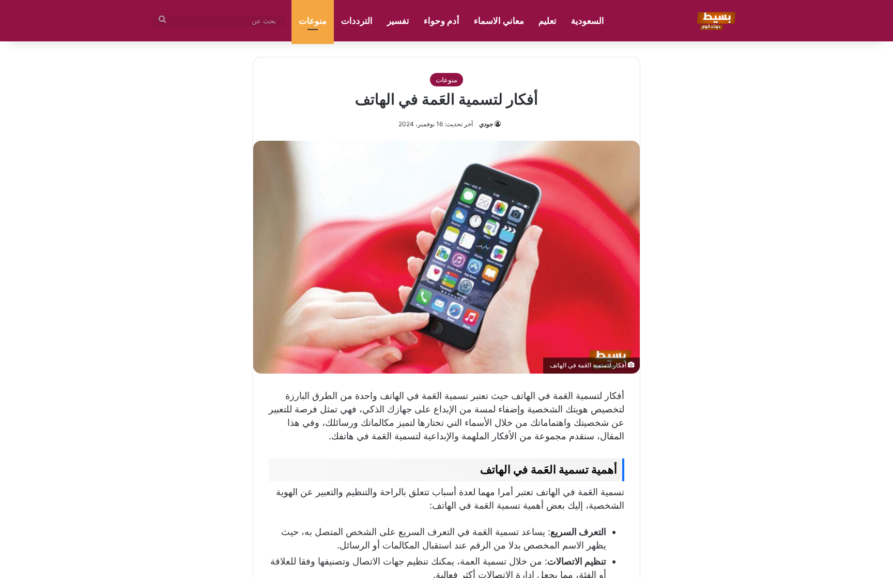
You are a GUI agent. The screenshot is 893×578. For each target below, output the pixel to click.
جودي (486, 124)
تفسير (398, 21)
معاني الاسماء (499, 21)
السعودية (587, 21)
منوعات (313, 21)
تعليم (547, 21)
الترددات (357, 21)
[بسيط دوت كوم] (714, 20)
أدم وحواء (441, 21)
